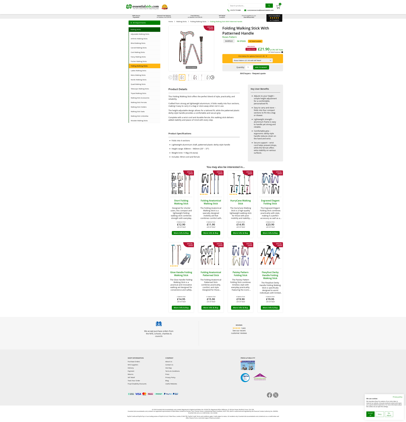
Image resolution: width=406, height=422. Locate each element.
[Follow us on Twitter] (275, 397)
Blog (167, 380)
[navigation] (144, 23)
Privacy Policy (170, 377)
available (222, 16)
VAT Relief (131, 377)
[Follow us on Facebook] (270, 397)
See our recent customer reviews (239, 331)
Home (170, 22)
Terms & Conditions (172, 371)
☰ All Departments (138, 23)
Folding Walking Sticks (198, 22)
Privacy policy (397, 397)
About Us (168, 361)
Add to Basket (261, 67)
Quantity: (240, 67)
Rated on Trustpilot (274, 18)
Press (167, 374)
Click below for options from (251, 56)
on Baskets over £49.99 (195, 16)
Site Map (168, 368)
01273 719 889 (235, 10)
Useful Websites (171, 384)
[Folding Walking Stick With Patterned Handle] (175, 77)
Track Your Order (134, 380)
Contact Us (169, 365)
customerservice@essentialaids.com (260, 10)
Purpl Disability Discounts (137, 384)
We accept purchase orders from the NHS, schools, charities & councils (158, 333)
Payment (131, 371)
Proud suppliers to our (249, 16)
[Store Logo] (142, 7)
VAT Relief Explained (274, 52)
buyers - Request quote (253, 73)
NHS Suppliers (133, 365)
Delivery (131, 368)
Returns (130, 374)
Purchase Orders (134, 361)
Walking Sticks (181, 22)
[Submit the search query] (269, 5)
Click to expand (191, 67)
